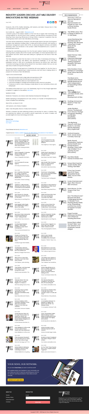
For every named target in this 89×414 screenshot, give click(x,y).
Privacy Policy (9, 397)
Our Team (8, 123)
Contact (8, 402)
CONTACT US (34, 8)
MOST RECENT (17, 8)
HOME (8, 8)
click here (30, 90)
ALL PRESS (25, 8)
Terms (7, 395)
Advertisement (10, 399)
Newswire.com (29, 32)
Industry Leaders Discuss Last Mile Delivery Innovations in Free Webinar (34, 133)
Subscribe (38, 402)
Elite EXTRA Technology (12, 121)
